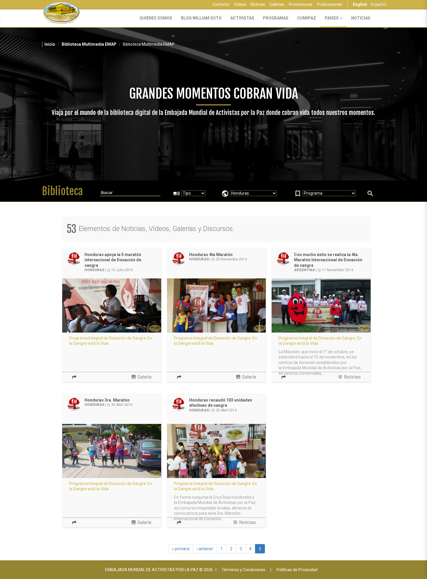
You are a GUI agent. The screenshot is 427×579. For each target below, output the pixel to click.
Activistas (242, 18)
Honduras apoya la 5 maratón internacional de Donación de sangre (113, 260)
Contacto (221, 4)
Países (332, 18)
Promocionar (301, 4)
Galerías (277, 4)
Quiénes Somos (155, 18)
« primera (180, 548)
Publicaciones (329, 4)
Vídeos (240, 4)
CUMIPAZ (306, 18)
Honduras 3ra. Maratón (107, 400)
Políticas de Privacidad (297, 569)
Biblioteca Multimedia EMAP (89, 44)
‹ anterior (205, 548)
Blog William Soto (201, 18)
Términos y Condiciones (243, 569)
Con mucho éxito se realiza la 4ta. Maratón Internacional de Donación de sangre (328, 260)
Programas (275, 18)
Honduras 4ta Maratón (211, 254)
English (360, 4)
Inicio (49, 44)
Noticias (258, 4)
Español (378, 4)
